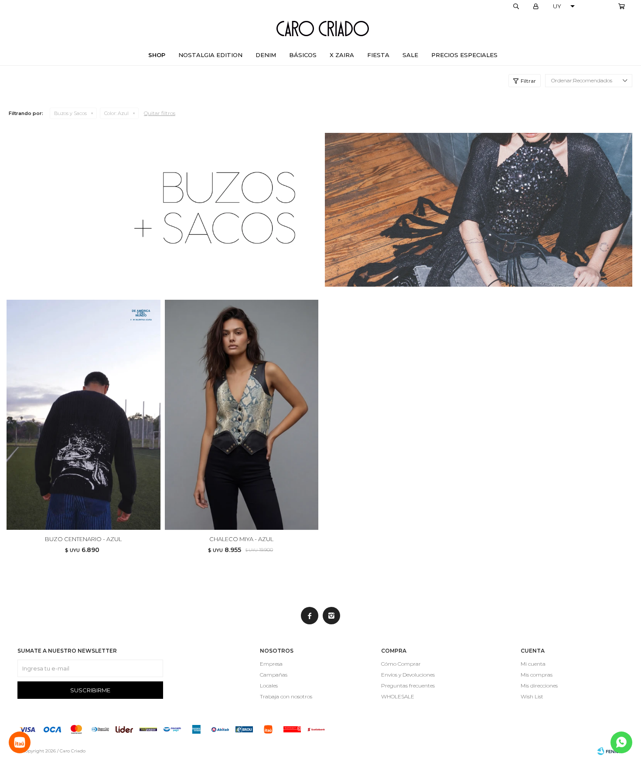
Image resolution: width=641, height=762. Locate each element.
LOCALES (599, 6)
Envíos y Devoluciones (408, 674)
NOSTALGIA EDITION (210, 54)
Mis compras (536, 674)
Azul (116, 113)
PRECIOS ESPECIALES (464, 54)
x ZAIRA (342, 54)
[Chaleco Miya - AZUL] (242, 415)
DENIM (266, 54)
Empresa (271, 663)
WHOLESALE (397, 696)
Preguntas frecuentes (408, 685)
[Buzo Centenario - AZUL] (83, 415)
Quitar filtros (159, 113)
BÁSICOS (303, 54)
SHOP (156, 54)
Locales (269, 685)
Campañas (273, 674)
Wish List (532, 696)
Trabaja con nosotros (286, 696)
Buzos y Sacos (70, 113)
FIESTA (378, 54)
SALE (410, 54)
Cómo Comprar (401, 663)
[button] (516, 6)
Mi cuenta (533, 663)
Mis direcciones (539, 685)
